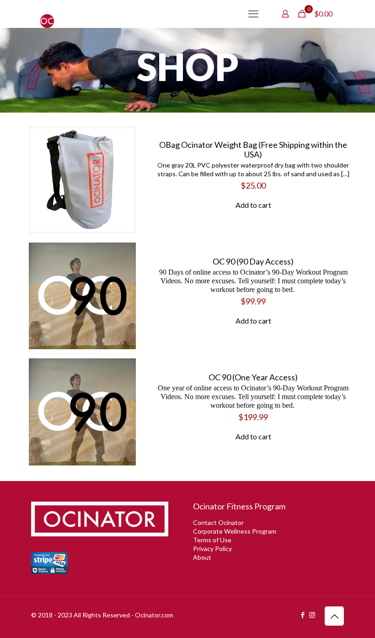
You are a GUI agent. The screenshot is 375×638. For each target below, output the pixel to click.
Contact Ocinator (218, 522)
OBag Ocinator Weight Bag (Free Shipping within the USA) (253, 149)
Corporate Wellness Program (234, 531)
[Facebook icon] (302, 615)
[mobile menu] (253, 14)
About (202, 557)
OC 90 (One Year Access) (253, 377)
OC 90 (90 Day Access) (253, 261)
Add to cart (253, 204)
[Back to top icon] (334, 616)
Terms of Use (212, 540)
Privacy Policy (212, 548)
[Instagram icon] (312, 615)
